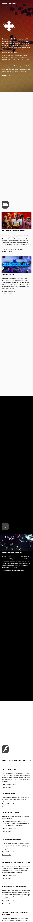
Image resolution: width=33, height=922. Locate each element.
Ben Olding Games (9, 3)
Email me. (6, 75)
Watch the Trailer (6, 787)
